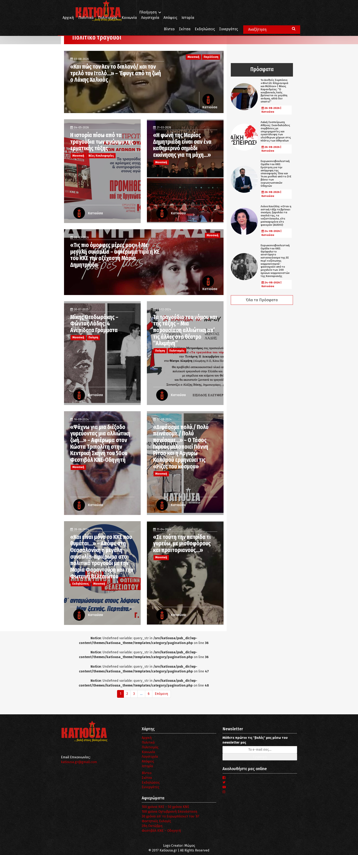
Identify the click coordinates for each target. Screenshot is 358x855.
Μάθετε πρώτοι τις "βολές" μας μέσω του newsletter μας (255, 740)
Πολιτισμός (107, 18)
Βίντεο (169, 29)
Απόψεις (170, 18)
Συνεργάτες (228, 29)
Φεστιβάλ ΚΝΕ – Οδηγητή (161, 831)
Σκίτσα (184, 29)
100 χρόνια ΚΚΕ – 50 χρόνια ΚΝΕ (165, 807)
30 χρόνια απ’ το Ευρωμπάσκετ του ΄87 (170, 816)
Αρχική (68, 18)
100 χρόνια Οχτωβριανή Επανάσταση (169, 812)
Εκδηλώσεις (205, 29)
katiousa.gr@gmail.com (79, 762)
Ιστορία (187, 18)
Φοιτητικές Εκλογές (156, 821)
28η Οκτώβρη (152, 826)
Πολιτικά (86, 18)
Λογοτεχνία (150, 757)
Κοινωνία (129, 18)
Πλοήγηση (148, 12)
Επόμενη (161, 694)
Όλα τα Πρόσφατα (262, 300)
